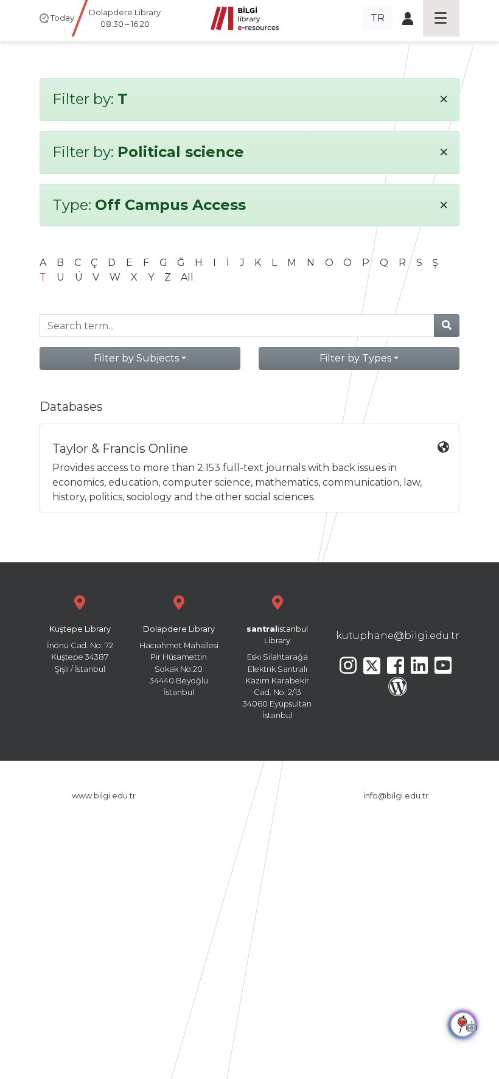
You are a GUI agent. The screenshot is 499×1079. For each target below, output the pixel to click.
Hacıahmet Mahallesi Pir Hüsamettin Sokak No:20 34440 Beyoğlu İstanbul (178, 660)
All (187, 277)
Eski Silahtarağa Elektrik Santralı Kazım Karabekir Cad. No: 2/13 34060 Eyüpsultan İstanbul (277, 672)
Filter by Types (355, 358)
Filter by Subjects (136, 358)
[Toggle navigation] (441, 18)
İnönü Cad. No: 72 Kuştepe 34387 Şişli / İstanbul (80, 649)
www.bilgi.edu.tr (104, 795)
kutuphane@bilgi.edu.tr (397, 635)
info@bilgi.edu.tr (395, 795)
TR (378, 18)
